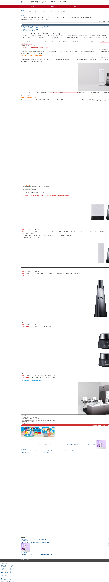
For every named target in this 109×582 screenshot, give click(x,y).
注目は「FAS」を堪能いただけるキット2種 (32, 29)
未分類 (22, 15)
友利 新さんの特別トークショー (30, 30)
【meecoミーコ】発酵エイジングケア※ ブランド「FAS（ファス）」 (37, 26)
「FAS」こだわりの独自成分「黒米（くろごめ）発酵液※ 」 (35, 27)
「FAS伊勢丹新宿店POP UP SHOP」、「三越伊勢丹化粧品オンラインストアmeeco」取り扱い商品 (44, 32)
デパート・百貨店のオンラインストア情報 (49, 2)
